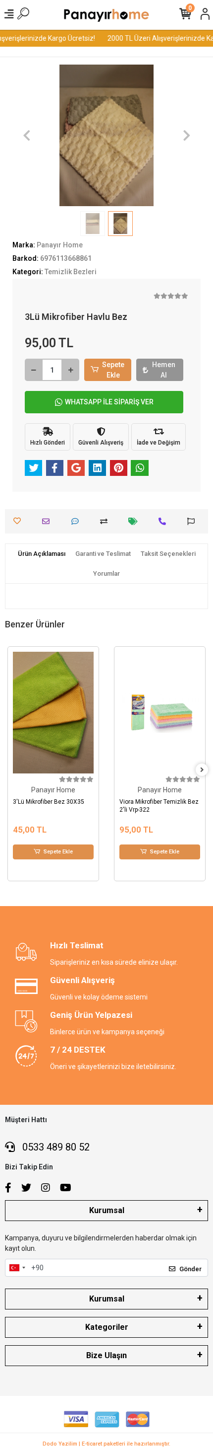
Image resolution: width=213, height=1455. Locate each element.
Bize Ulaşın (106, 1355)
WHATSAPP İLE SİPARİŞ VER (109, 402)
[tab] (41, 554)
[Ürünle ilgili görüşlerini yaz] (77, 521)
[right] (202, 770)
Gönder (190, 1269)
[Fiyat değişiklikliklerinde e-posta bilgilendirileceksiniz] (135, 521)
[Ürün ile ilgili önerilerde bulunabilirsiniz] (193, 521)
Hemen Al (163, 370)
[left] (11, 770)
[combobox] (16, 1267)
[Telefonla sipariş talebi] (164, 521)
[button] (26, 135)
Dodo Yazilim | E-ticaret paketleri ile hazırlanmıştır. (106, 1444)
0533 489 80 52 (55, 1147)
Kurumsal (106, 1210)
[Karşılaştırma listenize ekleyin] (106, 521)
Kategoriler (106, 1327)
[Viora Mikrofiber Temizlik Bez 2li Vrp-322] (71, 712)
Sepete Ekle (113, 370)
